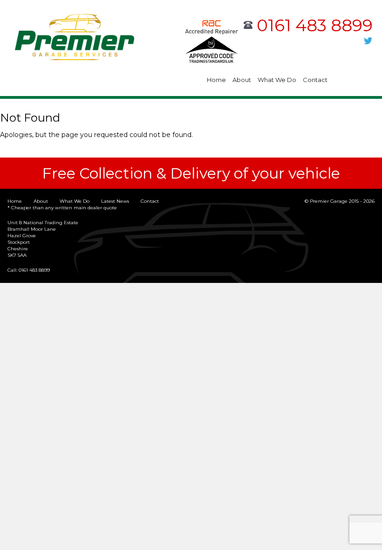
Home (216, 79)
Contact (315, 79)
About (241, 79)
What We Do (277, 79)
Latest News (115, 201)
